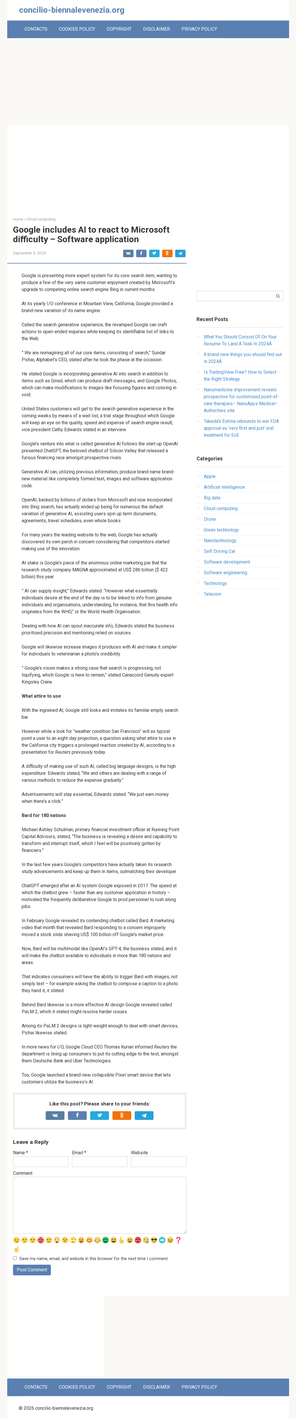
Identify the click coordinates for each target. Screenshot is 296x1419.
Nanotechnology (220, 540)
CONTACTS (36, 29)
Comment (22, 1173)
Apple (210, 476)
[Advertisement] (148, 81)
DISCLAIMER (156, 29)
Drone (210, 519)
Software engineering (225, 572)
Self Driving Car (219, 551)
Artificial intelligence (224, 487)
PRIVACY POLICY (199, 29)
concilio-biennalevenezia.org (71, 10)
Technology (215, 583)
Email (79, 1152)
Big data (212, 498)
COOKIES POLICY (77, 29)
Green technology (221, 530)
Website (139, 1152)
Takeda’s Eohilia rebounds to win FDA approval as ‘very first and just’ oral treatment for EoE (241, 428)
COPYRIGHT (119, 29)
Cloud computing (221, 508)
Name (20, 1152)
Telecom (212, 594)
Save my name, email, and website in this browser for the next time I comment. (94, 1258)
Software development (227, 562)
